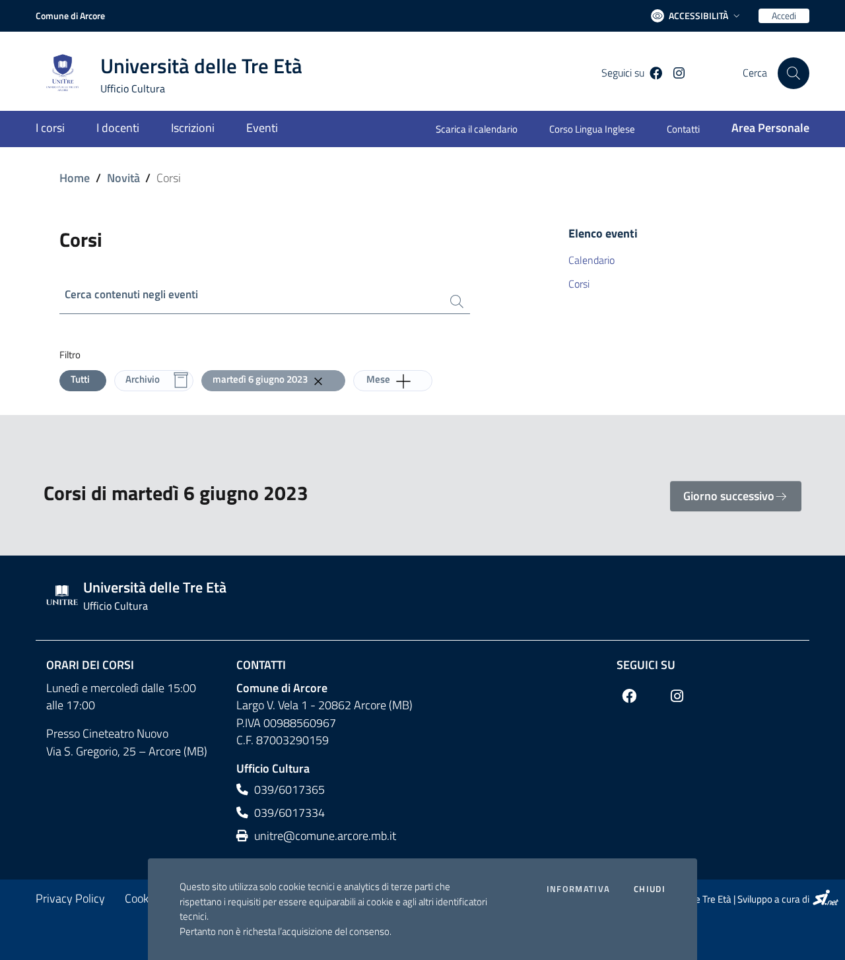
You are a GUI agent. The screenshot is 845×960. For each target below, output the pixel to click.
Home (74, 178)
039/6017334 (288, 812)
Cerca (755, 72)
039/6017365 (288, 789)
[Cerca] (793, 73)
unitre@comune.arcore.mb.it (324, 836)
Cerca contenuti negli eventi (131, 294)
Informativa (578, 889)
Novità (123, 178)
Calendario (591, 260)
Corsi (579, 284)
